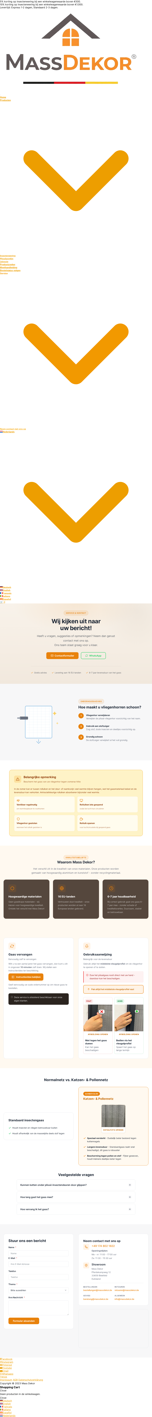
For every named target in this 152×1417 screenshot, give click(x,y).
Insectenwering (8, 255)
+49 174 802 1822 (103, 1245)
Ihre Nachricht (15, 1297)
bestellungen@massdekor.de (97, 1290)
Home (3, 97)
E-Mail (11, 1258)
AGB (15, 1379)
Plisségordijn (6, 258)
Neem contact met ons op (13, 429)
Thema (11, 1284)
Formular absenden (24, 1320)
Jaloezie (4, 261)
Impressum (6, 1379)
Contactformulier (64, 655)
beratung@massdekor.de (95, 1299)
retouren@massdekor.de (127, 1290)
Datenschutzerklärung (30, 1379)
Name (11, 1247)
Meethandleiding (8, 267)
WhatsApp (95, 655)
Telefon (12, 1271)
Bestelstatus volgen (10, 270)
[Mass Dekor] (71, 91)
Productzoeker (7, 264)
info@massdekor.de (124, 1299)
